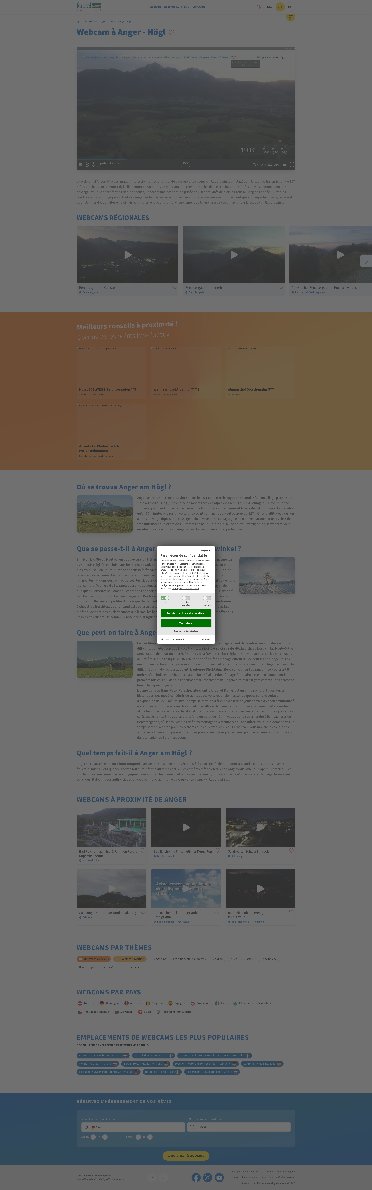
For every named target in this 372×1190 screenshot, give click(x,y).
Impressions (206, 639)
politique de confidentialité (185, 588)
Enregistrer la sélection (186, 631)
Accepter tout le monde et (186, 613)
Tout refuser (186, 623)
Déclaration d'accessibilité (172, 639)
